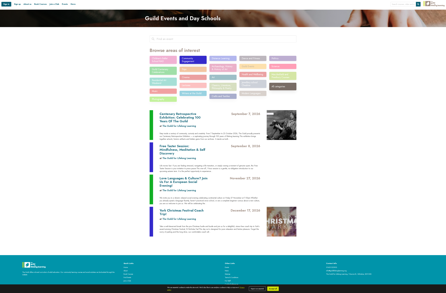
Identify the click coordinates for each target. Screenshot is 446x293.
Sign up (17, 4)
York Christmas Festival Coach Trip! (182, 212)
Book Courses (40, 4)
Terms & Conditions (231, 277)
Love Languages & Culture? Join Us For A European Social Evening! (184, 182)
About (126, 271)
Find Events (127, 277)
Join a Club (54, 4)
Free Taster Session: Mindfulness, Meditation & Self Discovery (182, 150)
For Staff (228, 281)
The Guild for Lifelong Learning (179, 126)
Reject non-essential (257, 289)
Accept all (273, 289)
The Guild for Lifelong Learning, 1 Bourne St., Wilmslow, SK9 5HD (349, 274)
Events (65, 4)
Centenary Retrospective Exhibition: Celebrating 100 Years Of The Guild (180, 117)
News (73, 4)
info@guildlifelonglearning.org (336, 271)
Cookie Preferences (231, 284)
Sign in (6, 4)
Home (126, 267)
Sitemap (227, 274)
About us (27, 4)
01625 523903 (331, 267)
